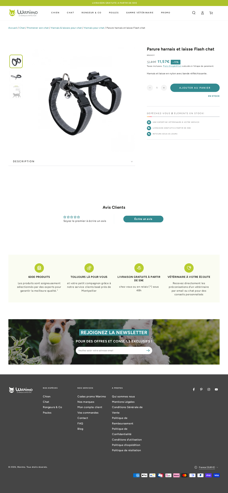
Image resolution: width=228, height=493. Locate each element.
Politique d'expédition (126, 445)
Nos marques (85, 401)
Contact (82, 418)
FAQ (80, 423)
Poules (47, 412)
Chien (47, 396)
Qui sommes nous (123, 396)
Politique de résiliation (126, 450)
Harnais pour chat (94, 27)
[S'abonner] (148, 350)
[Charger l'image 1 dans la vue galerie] (16, 61)
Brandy (151, 55)
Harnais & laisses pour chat (66, 27)
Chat (22, 27)
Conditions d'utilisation (127, 439)
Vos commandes (87, 412)
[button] (193, 12)
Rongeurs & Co (52, 407)
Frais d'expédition (172, 66)
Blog (80, 428)
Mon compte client (89, 407)
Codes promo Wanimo (91, 396)
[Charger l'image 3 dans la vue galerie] (16, 91)
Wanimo (21, 467)
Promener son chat (38, 27)
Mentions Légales (123, 401)
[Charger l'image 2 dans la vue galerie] (16, 76)
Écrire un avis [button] (143, 219)
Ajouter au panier (195, 87)
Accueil (12, 27)
